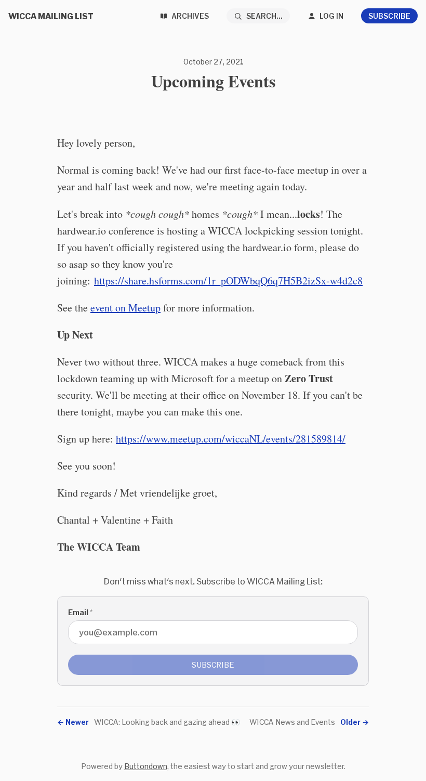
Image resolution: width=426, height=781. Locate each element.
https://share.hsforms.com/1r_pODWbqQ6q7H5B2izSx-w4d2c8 (228, 281)
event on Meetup (125, 308)
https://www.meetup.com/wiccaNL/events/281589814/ (230, 439)
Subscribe (389, 15)
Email (80, 612)
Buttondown (145, 766)
